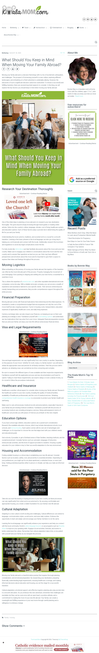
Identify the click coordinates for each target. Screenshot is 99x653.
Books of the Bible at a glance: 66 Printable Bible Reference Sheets (82, 391)
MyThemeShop (63, 639)
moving (12, 617)
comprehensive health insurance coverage (16, 398)
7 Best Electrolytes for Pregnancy (79, 238)
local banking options (45, 317)
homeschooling (16, 428)
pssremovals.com (28, 282)
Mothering (13, 28)
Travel (26, 28)
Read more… (79, 96)
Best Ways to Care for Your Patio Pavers (81, 241)
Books (81, 28)
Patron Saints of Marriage (84, 387)
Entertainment (57, 28)
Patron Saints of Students (76, 389)
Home (4, 28)
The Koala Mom (36, 639)
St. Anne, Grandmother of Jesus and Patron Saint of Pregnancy (82, 400)
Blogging (70, 28)
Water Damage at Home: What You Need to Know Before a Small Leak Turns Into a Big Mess (82, 252)
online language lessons (33, 526)
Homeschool (40, 28)
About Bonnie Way (10, 35)
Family (6, 617)
